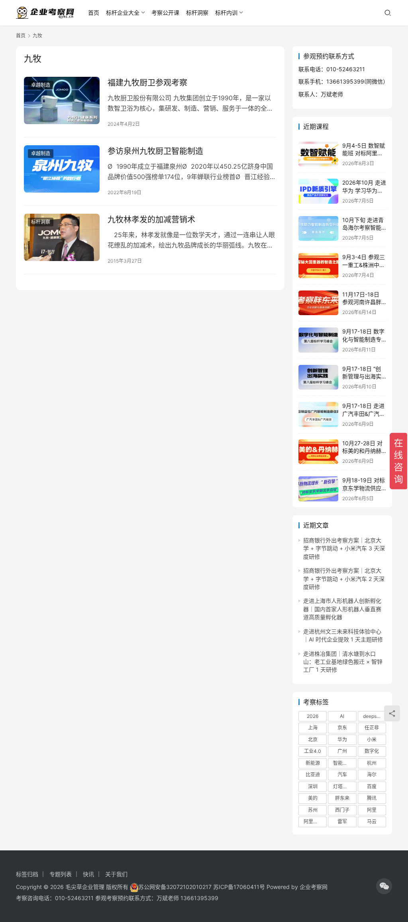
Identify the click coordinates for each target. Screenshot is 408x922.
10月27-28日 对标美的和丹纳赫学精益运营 (362, 451)
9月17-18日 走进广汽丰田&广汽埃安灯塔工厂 (363, 413)
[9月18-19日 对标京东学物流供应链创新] (318, 488)
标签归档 (27, 874)
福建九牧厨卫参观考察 (147, 83)
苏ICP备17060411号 (239, 886)
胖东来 (342, 798)
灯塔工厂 (342, 786)
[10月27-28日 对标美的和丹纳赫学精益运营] (318, 451)
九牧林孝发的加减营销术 (151, 219)
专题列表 (60, 874)
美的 (313, 798)
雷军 (342, 822)
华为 (342, 740)
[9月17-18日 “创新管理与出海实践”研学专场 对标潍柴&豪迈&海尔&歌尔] (318, 377)
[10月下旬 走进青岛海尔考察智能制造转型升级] (318, 228)
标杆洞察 (197, 12)
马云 (372, 822)
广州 (342, 751)
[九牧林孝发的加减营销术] (62, 237)
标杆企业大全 (122, 12)
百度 (372, 786)
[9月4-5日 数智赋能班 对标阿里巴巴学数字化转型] (318, 154)
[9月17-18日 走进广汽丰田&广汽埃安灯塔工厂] (318, 414)
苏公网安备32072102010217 (175, 886)
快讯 (88, 874)
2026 (312, 716)
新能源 (313, 763)
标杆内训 (226, 12)
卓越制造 (40, 85)
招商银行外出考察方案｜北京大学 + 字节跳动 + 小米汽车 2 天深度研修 (343, 578)
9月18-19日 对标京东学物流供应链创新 (363, 488)
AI (342, 716)
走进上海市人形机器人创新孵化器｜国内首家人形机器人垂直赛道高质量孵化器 (342, 608)
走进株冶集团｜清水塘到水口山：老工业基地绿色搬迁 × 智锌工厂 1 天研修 (342, 661)
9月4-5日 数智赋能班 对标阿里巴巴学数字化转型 (363, 153)
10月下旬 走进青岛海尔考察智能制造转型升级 (363, 227)
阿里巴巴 (313, 822)
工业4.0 (312, 751)
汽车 (342, 775)
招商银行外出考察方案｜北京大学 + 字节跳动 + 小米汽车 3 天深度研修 (344, 548)
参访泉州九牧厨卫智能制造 (155, 151)
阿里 (372, 810)
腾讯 (372, 798)
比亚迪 (313, 775)
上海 (313, 728)
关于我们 (116, 874)
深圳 (313, 786)
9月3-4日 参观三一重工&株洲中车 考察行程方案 (363, 264)
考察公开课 (165, 12)
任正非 (372, 728)
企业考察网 (314, 886)
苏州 (313, 810)
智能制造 (342, 763)
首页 (93, 12)
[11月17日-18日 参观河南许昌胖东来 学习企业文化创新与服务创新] (318, 303)
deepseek (374, 716)
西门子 (342, 810)
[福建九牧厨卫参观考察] (62, 100)
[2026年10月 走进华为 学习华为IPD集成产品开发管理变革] (318, 191)
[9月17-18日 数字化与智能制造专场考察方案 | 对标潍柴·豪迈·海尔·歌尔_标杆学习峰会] (318, 340)
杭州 (372, 763)
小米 (372, 740)
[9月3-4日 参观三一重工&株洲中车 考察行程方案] (318, 265)
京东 (342, 728)
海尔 (372, 775)
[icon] (384, 886)
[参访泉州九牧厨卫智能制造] (62, 169)
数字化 (372, 751)
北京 (313, 740)
